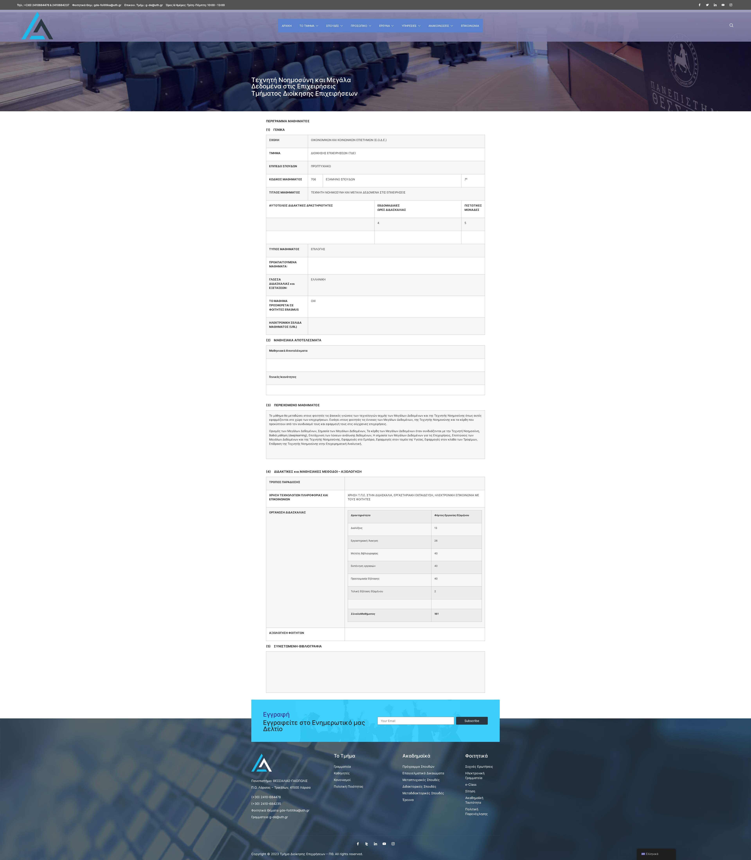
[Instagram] (729, 5)
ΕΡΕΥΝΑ (384, 25)
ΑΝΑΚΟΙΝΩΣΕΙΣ (439, 25)
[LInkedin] (714, 5)
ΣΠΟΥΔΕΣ (332, 25)
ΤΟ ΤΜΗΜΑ (306, 25)
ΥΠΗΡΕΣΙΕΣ (409, 25)
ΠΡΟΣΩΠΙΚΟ (359, 25)
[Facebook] (698, 5)
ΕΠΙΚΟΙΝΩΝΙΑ (470, 25)
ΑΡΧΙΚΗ (287, 25)
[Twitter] (706, 5)
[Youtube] (721, 5)
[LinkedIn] (375, 844)
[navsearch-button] (731, 25)
